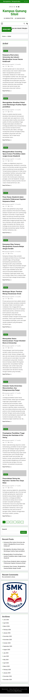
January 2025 (6, 673)
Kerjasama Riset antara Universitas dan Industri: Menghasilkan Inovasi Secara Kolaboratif (14, 544)
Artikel (5, 51)
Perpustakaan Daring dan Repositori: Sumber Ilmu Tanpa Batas (13, 481)
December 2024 (7, 676)
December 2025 (7, 636)
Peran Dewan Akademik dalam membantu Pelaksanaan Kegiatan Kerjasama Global (14, 199)
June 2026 (6, 619)
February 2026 (7, 629)
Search (4, 529)
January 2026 (6, 633)
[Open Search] (24, 23)
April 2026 (6, 623)
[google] (16, 7)
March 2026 (6, 626)
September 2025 (7, 646)
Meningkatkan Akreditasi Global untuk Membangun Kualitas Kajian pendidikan (6, 1)
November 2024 (7, 679)
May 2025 (5, 659)
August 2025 (6, 649)
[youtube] (18, 7)
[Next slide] (27, 1)
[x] (14, 7)
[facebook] (10, 7)
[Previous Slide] (24, 1)
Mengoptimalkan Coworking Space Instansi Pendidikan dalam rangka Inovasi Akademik (16, 1)
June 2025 (6, 656)
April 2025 (6, 663)
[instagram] (12, 7)
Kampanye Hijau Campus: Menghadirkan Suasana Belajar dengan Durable (13, 246)
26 (18, 522)
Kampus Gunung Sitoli (14, 12)
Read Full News (6, 91)
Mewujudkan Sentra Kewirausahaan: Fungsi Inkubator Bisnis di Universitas (14, 341)
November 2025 (7, 639)
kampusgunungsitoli (9, 64)
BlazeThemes (18, 691)
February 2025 (7, 669)
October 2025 (6, 643)
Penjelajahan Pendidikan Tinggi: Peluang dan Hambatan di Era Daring (14, 435)
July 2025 (5, 653)
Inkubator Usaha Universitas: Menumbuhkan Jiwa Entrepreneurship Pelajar (12, 388)
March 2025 (6, 666)
